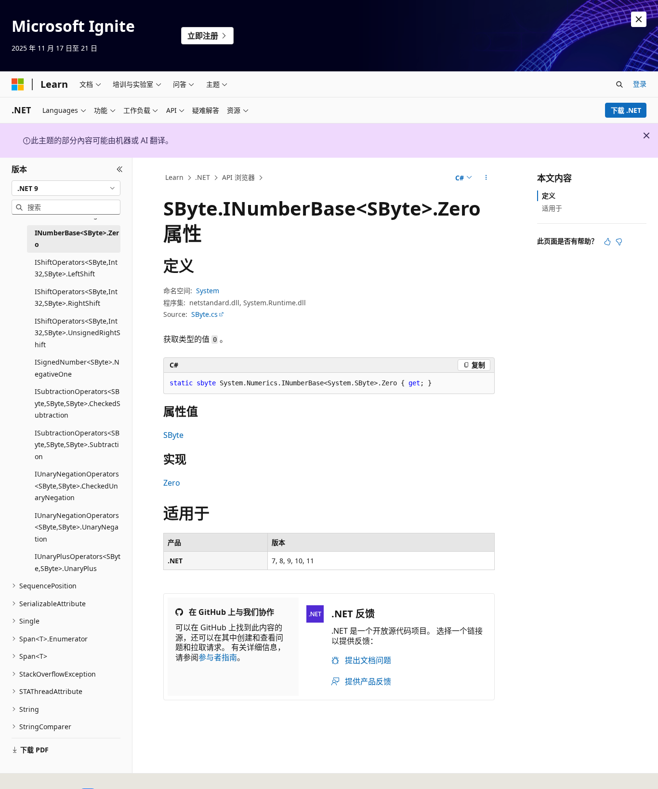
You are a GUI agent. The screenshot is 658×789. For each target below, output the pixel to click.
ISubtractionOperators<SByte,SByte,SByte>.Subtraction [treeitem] (77, 444)
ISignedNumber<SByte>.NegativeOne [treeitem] (77, 368)
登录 (639, 83)
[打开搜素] (619, 84)
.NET (202, 177)
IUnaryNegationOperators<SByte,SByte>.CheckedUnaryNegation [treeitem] (77, 485)
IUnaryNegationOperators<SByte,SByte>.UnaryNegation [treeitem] (77, 527)
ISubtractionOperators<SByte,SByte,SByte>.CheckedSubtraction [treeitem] (77, 403)
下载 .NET (626, 110)
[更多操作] (486, 178)
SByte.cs (204, 314)
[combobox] (66, 188)
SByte (173, 435)
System (207, 290)
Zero (171, 482)
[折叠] (119, 169)
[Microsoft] (18, 84)
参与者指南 (217, 657)
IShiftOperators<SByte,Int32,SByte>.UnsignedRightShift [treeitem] (77, 332)
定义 (548, 195)
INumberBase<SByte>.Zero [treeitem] (77, 238)
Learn (174, 177)
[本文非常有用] (607, 241)
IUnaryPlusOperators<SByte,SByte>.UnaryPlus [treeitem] (77, 562)
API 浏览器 (238, 177)
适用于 (552, 208)
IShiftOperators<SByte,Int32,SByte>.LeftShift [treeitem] (76, 268)
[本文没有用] (619, 241)
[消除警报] (638, 19)
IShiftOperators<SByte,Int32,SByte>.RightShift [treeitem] (76, 297)
